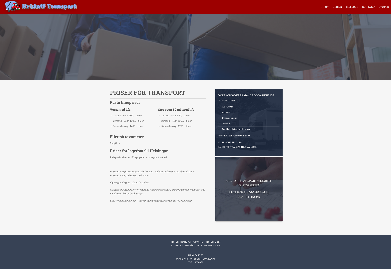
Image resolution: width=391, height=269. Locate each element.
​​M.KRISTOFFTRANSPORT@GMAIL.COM (195, 258)
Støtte (384, 6)
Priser (337, 6)
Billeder (352, 6)
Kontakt (368, 6)
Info (324, 6)
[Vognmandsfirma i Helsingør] (40, 7)
